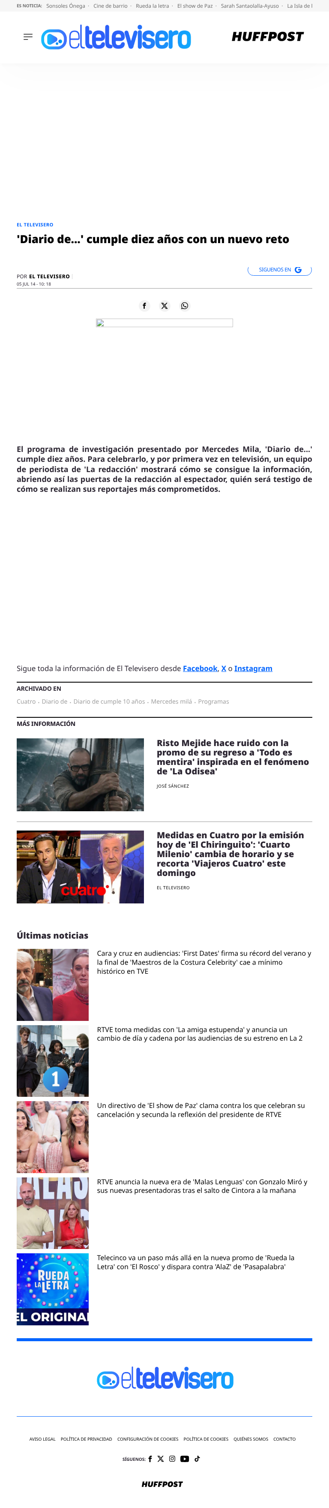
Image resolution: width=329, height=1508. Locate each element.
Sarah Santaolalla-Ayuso (250, 5)
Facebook (200, 668)
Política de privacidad (86, 1439)
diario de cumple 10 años (109, 702)
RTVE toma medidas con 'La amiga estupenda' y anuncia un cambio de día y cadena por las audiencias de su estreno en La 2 (200, 1034)
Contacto (284, 1439)
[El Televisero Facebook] (150, 1460)
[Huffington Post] (267, 37)
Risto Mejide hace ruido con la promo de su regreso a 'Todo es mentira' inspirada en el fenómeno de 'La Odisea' (233, 757)
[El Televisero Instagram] (172, 1459)
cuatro (26, 702)
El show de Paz (195, 5)
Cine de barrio (111, 5)
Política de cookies (206, 1439)
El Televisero (35, 225)
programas (213, 702)
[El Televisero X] (160, 1459)
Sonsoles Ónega (66, 5)
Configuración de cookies (148, 1439)
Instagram (253, 668)
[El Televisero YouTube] (184, 1459)
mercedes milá (171, 702)
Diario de (55, 702)
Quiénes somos (250, 1439)
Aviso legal (43, 1439)
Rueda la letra (153, 5)
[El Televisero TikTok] (197, 1459)
